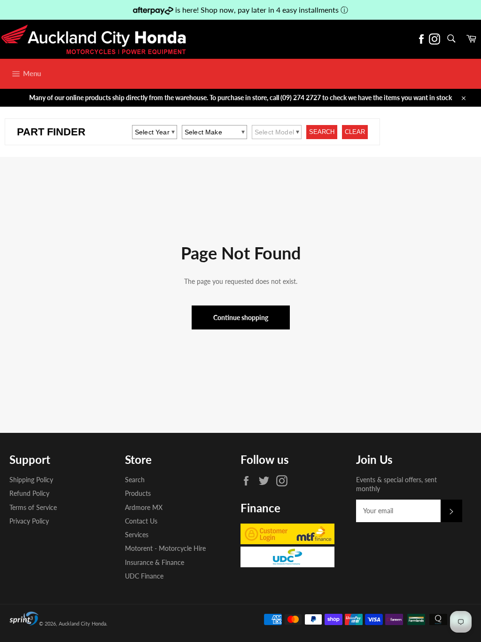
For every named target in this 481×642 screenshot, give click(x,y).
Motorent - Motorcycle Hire (165, 548)
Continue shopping (240, 317)
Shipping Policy (31, 480)
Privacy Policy (29, 521)
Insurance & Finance (154, 562)
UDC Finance (144, 576)
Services (136, 535)
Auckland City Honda (82, 623)
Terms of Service (33, 507)
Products (138, 493)
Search (135, 480)
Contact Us (141, 521)
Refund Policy (29, 493)
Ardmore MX (144, 507)
